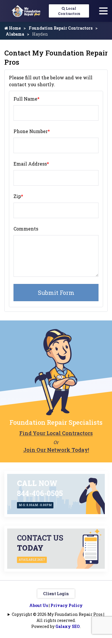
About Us (38, 605)
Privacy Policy (67, 605)
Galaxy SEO (67, 626)
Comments (25, 229)
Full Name (26, 99)
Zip (18, 196)
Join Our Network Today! (56, 449)
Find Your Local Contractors (56, 433)
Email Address (31, 164)
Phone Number (31, 131)
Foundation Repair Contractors (60, 28)
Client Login (56, 593)
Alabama (15, 34)
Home (14, 28)
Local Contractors (69, 11)
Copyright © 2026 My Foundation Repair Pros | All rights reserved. (58, 617)
